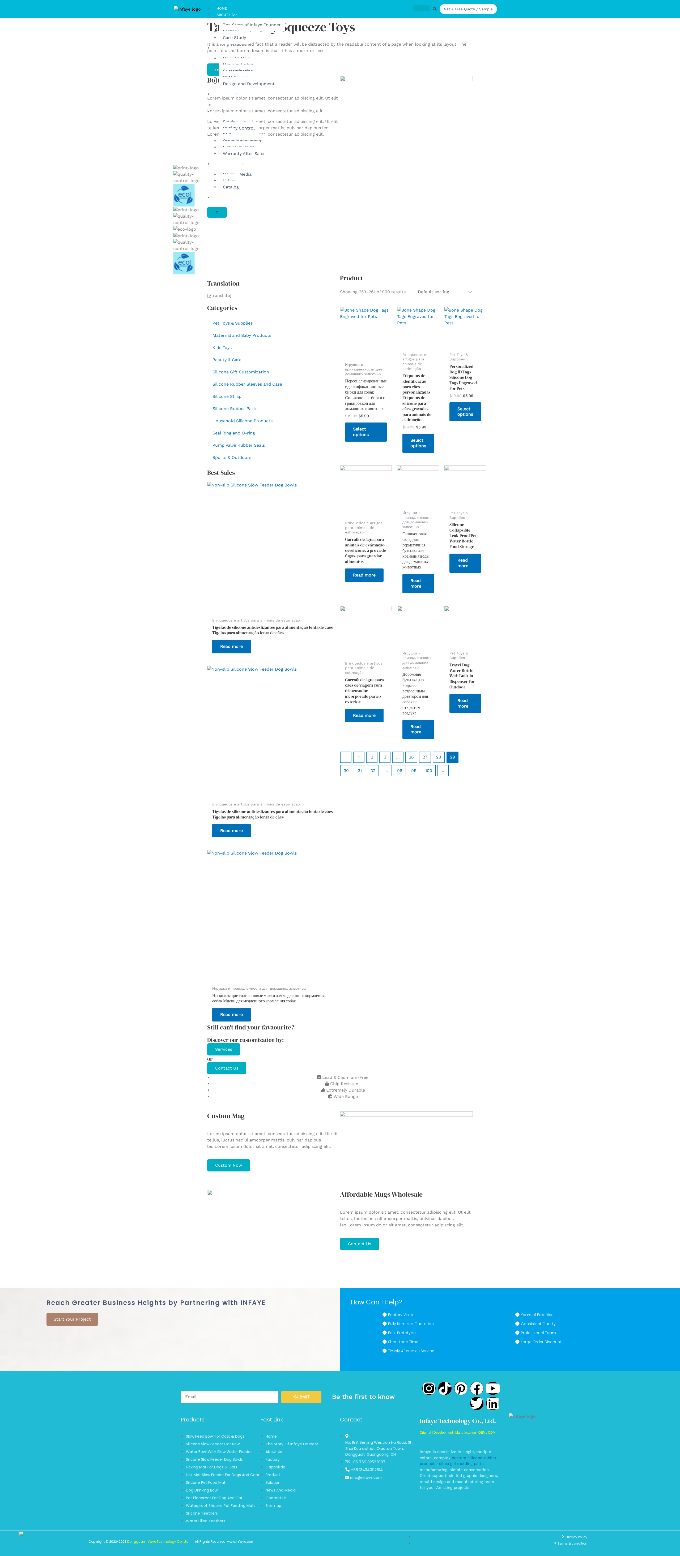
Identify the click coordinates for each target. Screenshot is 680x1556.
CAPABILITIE (226, 48)
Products (225, 94)
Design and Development (249, 83)
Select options (361, 431)
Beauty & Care (226, 359)
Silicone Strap (226, 396)
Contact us (227, 198)
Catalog (231, 186)
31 (360, 770)
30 (346, 770)
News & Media (229, 164)
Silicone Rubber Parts (234, 408)
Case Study (234, 37)
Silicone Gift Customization (240, 371)
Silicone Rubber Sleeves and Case (247, 384)
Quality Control (239, 128)
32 (373, 770)
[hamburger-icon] (421, 8)
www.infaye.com (240, 1541)
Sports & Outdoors (231, 457)
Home (221, 8)
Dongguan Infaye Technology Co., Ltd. (158, 1541)
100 (428, 770)
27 (425, 757)
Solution (225, 112)
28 (438, 757)
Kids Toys (222, 347)
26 (411, 757)
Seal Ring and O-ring (233, 433)
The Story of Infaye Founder (252, 24)
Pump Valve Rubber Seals (238, 445)
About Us (225, 15)
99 (413, 770)
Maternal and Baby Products (241, 335)
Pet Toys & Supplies (232, 323)
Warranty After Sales (244, 153)
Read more (231, 646)
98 (399, 770)
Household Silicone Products (242, 420)
